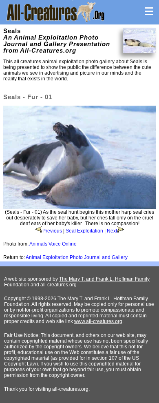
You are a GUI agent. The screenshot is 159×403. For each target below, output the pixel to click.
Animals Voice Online (53, 244)
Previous (52, 231)
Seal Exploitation (84, 231)
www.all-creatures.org (98, 321)
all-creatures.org (58, 285)
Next (112, 231)
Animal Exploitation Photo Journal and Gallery (77, 257)
